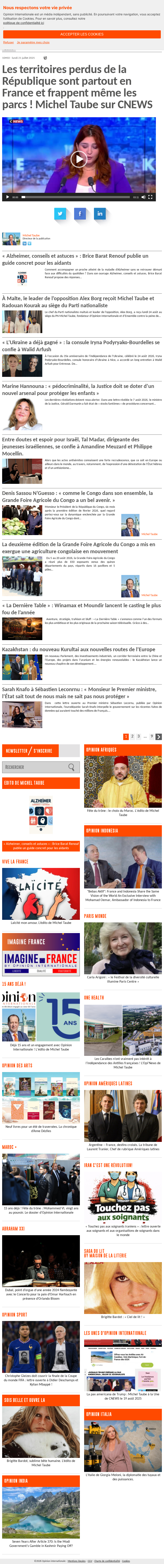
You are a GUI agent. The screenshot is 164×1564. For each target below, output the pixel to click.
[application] (79, 159)
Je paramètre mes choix (33, 42)
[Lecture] (8, 197)
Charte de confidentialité (107, 1561)
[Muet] (143, 197)
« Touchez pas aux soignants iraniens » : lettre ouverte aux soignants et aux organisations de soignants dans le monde (123, 1231)
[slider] (76, 197)
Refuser (8, 42)
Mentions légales (77, 1561)
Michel (31, 235)
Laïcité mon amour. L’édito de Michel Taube (41, 923)
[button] (79, 159)
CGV (90, 1561)
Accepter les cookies (82, 34)
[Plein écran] (150, 197)
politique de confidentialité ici (23, 23)
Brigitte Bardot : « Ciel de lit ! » (123, 1317)
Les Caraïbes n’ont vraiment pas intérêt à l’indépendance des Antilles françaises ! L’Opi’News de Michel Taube (123, 1063)
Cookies (126, 1561)
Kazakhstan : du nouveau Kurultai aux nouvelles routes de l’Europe (78, 650)
